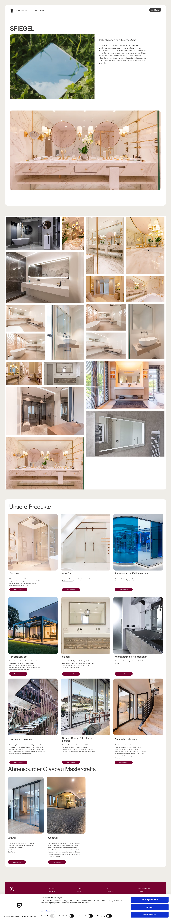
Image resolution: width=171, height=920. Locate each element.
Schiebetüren (82, 579)
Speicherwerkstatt (144, 888)
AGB (108, 888)
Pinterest (141, 891)
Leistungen (52, 891)
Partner (80, 888)
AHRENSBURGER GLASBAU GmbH (30, 11)
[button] (152, 10)
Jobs (79, 891)
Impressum (110, 891)
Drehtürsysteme (67, 581)
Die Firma (51, 888)
